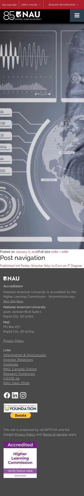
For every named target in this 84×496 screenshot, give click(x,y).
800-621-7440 (13, 301)
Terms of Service (55, 434)
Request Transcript (19, 373)
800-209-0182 (9, 5)
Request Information (62, 5)
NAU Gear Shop (16, 383)
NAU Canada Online (20, 369)
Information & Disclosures (24, 355)
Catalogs (10, 364)
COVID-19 (11, 378)
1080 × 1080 (60, 251)
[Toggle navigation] (77, 15)
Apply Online (29, 5)
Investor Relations (18, 359)
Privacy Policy (13, 341)
